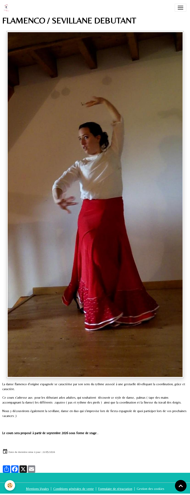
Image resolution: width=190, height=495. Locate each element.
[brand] (7, 7)
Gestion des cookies (150, 489)
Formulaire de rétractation (115, 489)
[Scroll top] (181, 486)
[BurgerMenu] (180, 8)
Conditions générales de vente (73, 489)
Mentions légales (37, 489)
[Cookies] (10, 485)
